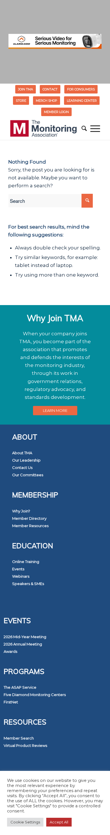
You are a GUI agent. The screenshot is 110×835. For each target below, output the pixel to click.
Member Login (56, 112)
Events (18, 569)
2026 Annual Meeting (23, 644)
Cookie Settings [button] (25, 822)
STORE (21, 101)
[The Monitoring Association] (45, 128)
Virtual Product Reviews (25, 745)
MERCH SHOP (46, 101)
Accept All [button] (59, 822)
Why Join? (21, 511)
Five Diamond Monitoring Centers (35, 694)
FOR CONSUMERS (81, 89)
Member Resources (30, 525)
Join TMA (25, 89)
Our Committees (27, 475)
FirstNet (11, 702)
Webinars (20, 576)
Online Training (25, 561)
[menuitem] (25, 89)
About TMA (22, 453)
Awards (10, 651)
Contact (50, 89)
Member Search (19, 738)
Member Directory (29, 518)
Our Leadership (26, 460)
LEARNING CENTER (82, 101)
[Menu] (95, 128)
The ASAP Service (20, 687)
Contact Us (22, 467)
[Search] (84, 128)
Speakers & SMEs (28, 583)
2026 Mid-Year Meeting (25, 636)
